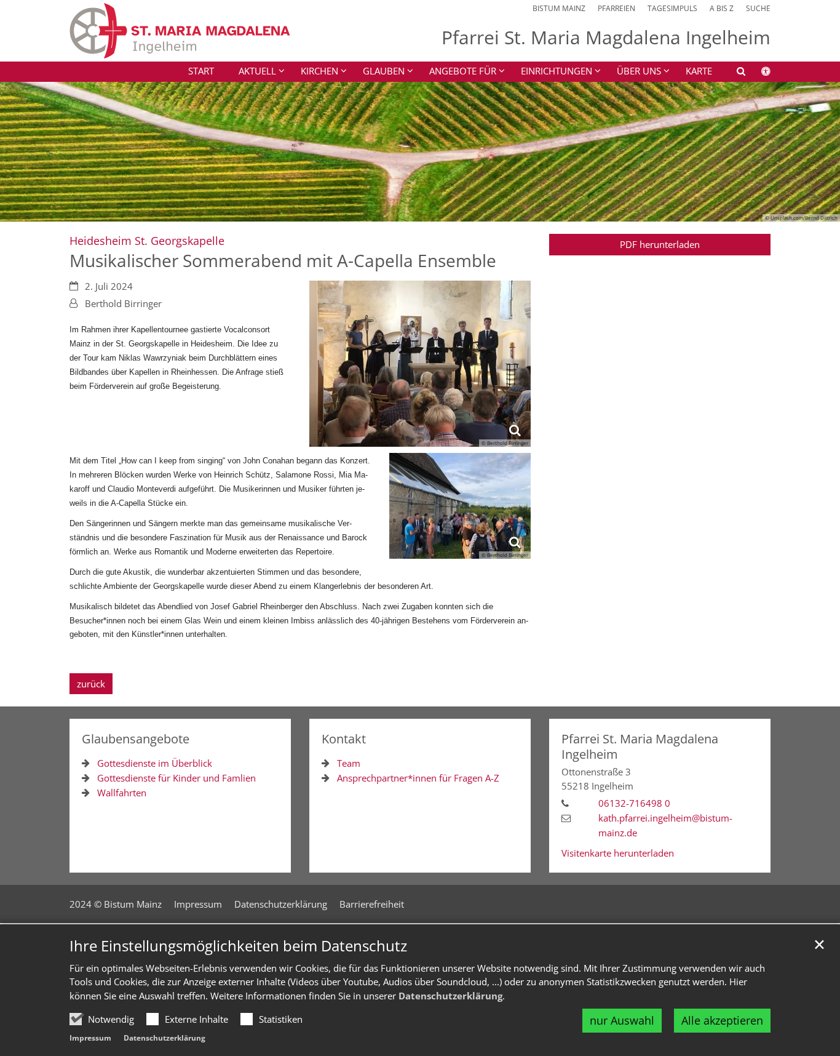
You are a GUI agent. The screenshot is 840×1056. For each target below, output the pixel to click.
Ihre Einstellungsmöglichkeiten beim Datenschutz (238, 946)
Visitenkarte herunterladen (617, 853)
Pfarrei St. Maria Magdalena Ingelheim (639, 746)
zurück (91, 684)
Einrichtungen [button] (556, 71)
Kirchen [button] (319, 71)
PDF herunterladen (660, 244)
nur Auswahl (622, 1020)
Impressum (90, 1038)
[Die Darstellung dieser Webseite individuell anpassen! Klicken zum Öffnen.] (758, 73)
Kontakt (344, 738)
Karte (699, 71)
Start (201, 71)
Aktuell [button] (257, 71)
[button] (733, 73)
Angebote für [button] (462, 71)
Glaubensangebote (135, 738)
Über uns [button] (639, 71)
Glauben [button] (384, 71)
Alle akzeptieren (722, 1020)
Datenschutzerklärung (450, 996)
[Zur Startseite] (179, 30)
